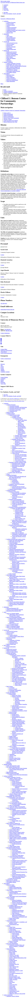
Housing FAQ (15, 676)
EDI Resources (12, 819)
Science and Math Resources (18, 508)
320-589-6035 (7, 329)
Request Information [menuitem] (11, 37)
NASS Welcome (16, 827)
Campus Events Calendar (12, 651)
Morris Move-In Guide (17, 681)
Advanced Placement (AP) (12, 608)
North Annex (12, 971)
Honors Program (13, 479)
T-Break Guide (12, 755)
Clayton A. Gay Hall (19, 663)
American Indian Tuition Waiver (16, 636)
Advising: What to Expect (21, 435)
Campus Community (8, 91)
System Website (4, 377)
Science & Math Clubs (20, 518)
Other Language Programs (18, 502)
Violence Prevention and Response (17, 749)
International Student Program (13, 847)
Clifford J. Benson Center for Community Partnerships (13, 110)
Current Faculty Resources (18, 500)
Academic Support (10, 413)
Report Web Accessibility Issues (18, 401)
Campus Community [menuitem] (8, 62)
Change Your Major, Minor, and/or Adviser (22, 421)
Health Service (15, 714)
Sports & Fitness (13, 712)
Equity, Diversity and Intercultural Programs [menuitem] (16, 66)
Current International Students (16, 856)
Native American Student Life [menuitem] (13, 67)
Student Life (6, 648)
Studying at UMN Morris (18, 855)
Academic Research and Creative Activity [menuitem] (15, 30)
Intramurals (8, 763)
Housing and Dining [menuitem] (11, 55)
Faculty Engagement (8, 114)
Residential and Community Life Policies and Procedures (19, 670)
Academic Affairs (13, 905)
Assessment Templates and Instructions (18, 407)
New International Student (15, 849)
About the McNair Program (18, 486)
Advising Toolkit (19, 418)
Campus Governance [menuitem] (11, 78)
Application (14, 480)
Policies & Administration (12, 943)
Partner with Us (7, 113)
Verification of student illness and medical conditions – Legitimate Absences (16, 946)
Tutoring (14, 447)
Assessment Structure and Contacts (17, 408)
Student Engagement (8, 115)
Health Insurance (16, 715)
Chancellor (11, 898)
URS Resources (18, 572)
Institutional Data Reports (18, 910)
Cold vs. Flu (18, 727)
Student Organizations (11, 650)
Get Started (11, 687)
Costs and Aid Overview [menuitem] (12, 43)
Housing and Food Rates (17, 668)
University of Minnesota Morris (8, 18)
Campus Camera (13, 942)
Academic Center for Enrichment (16, 484)
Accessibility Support (11, 882)
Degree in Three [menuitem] (10, 23)
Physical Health (12, 713)
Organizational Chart (14, 924)
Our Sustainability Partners (15, 802)
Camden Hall (12, 954)
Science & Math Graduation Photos (19, 511)
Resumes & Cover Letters (21, 456)
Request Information (11, 646)
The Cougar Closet (19, 459)
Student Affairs (12, 919)
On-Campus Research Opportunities (17, 557)
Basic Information (16, 471)
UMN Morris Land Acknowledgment (17, 896)
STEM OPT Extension (17, 863)
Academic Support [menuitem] (10, 25)
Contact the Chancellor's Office (19, 904)
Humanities (11, 965)
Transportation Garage (14, 991)
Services (17, 698)
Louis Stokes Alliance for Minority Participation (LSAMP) (19, 520)
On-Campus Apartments (20, 667)
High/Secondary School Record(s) (17, 618)
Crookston (5, 4)
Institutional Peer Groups (17, 911)
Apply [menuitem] (7, 35)
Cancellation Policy (13, 691)
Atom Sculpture (15, 934)
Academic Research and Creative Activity (15, 539)
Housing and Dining (11, 653)
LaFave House (12, 968)
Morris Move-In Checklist (21, 683)
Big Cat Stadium (13, 951)
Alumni (2, 369)
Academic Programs (11, 404)
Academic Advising (16, 417)
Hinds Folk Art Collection (18, 532)
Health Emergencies (16, 843)
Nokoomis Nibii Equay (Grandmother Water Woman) (19, 939)
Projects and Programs (8, 116)
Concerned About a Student (15, 841)
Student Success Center (14, 415)
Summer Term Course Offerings (16, 603)
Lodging (8, 925)
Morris (4, 7)
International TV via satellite (18, 465)
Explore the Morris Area (14, 930)
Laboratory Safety (19, 509)
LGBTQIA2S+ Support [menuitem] (11, 69)
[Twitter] (14, 340)
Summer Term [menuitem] (9, 32)
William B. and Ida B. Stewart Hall (17, 993)
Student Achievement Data (15, 887)
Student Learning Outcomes (15, 888)
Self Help (17, 699)
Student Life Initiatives (14, 834)
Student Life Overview (11, 649)
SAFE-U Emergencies (6, 358)
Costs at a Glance (10, 632)
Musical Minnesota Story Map (10, 121)
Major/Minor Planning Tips (21, 424)
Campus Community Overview (10, 92)
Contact (2, 254)
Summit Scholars (16, 818)
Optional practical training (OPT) (19, 860)
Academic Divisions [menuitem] (11, 28)
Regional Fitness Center (14, 977)
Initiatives (14, 741)
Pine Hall (17, 660)
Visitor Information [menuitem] (10, 81)
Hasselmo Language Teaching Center (17, 462)
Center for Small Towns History (10, 120)
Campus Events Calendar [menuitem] (12, 54)
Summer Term (9, 600)
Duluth (5, 6)
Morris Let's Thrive (16, 695)
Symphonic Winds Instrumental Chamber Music (16, 545)
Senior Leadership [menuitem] (10, 77)
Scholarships (9, 639)
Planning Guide (15, 566)
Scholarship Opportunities (15, 690)
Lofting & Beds (18, 682)
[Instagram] (14, 342)
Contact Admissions (5, 333)
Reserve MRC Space (17, 820)
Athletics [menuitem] (8, 59)
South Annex (12, 986)
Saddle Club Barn (13, 979)
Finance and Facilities (14, 918)
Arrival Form (15, 850)
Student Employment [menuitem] (11, 49)
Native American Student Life (19, 811)
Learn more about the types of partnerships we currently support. (13, 190)
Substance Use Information (18, 745)
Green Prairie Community (21, 664)
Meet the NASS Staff (17, 828)
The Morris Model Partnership (19, 804)
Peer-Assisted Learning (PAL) (19, 445)
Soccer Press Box (13, 984)
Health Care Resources (17, 726)
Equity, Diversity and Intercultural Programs (16, 808)
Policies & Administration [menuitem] (12, 80)
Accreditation (12, 886)
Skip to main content (5, 1)
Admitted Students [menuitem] (10, 39)
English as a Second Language (19, 503)
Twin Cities (6, 10)
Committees (12, 754)
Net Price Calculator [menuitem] (11, 46)
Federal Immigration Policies (18, 874)
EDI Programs (12, 809)
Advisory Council (7, 119)
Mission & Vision (10, 884)
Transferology (21, 430)
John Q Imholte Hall (13, 966)
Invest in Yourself (13, 689)
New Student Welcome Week (13, 767)
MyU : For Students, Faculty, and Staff (12, 396)
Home (4, 89)
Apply (4, 612)
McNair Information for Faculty (19, 488)
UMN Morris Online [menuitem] (11, 31)
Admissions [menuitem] (6, 34)
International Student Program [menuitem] (13, 68)
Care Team (11, 845)
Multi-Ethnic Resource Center (16, 970)
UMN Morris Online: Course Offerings (18, 586)
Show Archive (12, 573)
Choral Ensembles (13, 543)
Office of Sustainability (14, 805)
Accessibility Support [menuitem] (11, 72)
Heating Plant (12, 963)
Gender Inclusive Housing (18, 677)
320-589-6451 (4, 303)
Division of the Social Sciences (16, 525)
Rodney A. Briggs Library (15, 978)
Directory (3, 364)
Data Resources (15, 913)
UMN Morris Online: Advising (19, 593)
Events (2, 368)
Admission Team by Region (12, 996)
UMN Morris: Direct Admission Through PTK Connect (16, 615)
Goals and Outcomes (14, 831)
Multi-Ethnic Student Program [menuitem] (13, 71)
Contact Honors (15, 482)
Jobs (2, 365)
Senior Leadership (10, 897)
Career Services (15, 453)
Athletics (3, 370)
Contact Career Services (20, 461)
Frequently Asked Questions (18, 470)
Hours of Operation (13, 941)
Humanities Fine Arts (14, 964)
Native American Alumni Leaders (16, 832)
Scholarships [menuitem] (9, 48)
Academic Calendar (5, 371)
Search (2, 16)
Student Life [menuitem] (6, 50)
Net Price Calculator (11, 637)
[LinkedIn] (14, 343)
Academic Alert (15, 416)
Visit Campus (6, 645)
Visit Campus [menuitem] (9, 36)
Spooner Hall (18, 662)
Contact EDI (12, 822)
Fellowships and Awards (14, 541)
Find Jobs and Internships (20, 454)
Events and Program (16, 864)
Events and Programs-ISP (15, 878)
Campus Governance (11, 920)
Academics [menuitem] (5, 21)
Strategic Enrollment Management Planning (17, 901)
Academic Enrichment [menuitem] (11, 27)
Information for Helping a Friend (19, 710)
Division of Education (14, 491)
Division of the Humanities (15, 499)
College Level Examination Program (14, 609)
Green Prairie (12, 961)
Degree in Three (10, 412)
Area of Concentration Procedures (17, 601)
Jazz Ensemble (12, 548)
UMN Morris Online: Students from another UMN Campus (17, 579)
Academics (5, 403)
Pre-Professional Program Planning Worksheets (22, 428)
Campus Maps (4, 349)
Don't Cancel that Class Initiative (19, 452)
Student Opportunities (14, 568)
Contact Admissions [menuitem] (10, 40)
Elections (11, 756)
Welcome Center (13, 992)
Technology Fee (13, 760)
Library (2, 366)
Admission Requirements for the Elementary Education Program (16, 550)
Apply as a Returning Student (13, 626)
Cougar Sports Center (14, 956)
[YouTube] (14, 341)
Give (2, 389)
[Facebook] (14, 338)
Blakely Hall (18, 665)
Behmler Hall (12, 950)
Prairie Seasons (15, 933)
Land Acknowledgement (6, 353)
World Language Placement (21, 433)
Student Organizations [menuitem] (11, 53)
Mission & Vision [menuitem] (10, 75)
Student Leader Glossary (14, 759)
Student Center (12, 988)
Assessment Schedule (14, 406)
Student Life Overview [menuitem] (11, 51)
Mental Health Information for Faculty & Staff (19, 707)
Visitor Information (10, 948)
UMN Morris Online (11, 575)
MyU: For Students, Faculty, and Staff (12, 13)
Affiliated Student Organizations (19, 810)
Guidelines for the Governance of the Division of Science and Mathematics (20, 515)
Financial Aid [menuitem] (9, 45)
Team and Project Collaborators (16, 604)
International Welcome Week (18, 852)
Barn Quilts (14, 936)
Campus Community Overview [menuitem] (13, 63)
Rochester (5, 8)
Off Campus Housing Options (19, 678)
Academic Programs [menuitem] (11, 22)
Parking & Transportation (6, 350)
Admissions (6, 607)
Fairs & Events (18, 457)
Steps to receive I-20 (13, 623)
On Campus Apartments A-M (16, 973)
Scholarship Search (13, 642)
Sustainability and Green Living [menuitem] (13, 64)
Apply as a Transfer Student (12, 613)
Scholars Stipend (13, 641)
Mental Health (12, 694)
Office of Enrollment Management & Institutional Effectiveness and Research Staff (19, 915)
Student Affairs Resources (15, 842)
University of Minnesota (14, 398)
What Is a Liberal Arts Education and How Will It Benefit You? (17, 477)
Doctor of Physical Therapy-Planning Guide (18, 564)
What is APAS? (21, 431)
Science (11, 980)
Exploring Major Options (20, 436)
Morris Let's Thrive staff (17, 740)
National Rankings (13, 892)
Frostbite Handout (19, 728)
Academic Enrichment (11, 475)
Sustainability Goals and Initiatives (17, 797)
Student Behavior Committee (18, 747)
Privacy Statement (8, 401)
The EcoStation (15, 801)
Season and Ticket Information (16, 540)
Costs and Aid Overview (12, 631)
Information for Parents (17, 709)
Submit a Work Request (17, 673)
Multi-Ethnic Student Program (13, 881)
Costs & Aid (6, 630)
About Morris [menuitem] (6, 73)
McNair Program (13, 485)
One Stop (5, 12)
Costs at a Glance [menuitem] (10, 44)
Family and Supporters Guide (13, 765)
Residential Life (12, 654)
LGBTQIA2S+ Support (11, 879)
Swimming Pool (13, 989)
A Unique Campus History (15, 891)
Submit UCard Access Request (19, 674)
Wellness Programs (13, 737)
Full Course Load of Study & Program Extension (18, 867)
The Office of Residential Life (19, 680)
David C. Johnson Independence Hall (19, 659)
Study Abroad (9, 686)
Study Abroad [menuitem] (9, 57)
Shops (10, 983)
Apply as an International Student (13, 617)
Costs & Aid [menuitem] (6, 41)
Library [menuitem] (8, 26)
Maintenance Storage (14, 969)
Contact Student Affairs (14, 846)
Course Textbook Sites (17, 468)
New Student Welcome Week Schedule (18, 768)
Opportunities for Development (19, 813)
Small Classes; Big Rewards (15, 472)
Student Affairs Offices (14, 829)
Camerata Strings (13, 546)
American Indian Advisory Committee (17, 837)
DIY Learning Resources (17, 450)
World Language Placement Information (18, 774)
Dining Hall (12, 959)
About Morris (4, 351)
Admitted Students (7, 764)
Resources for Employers (20, 458)
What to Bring (18, 685)
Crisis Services (15, 705)
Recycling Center (13, 975)
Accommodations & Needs (18, 672)
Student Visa (15, 854)
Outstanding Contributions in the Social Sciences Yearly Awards (21, 530)
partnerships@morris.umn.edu (7, 309)
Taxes (13, 865)
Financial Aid (9, 633)
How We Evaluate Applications (16, 628)
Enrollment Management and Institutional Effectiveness (15, 907)
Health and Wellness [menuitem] (11, 58)
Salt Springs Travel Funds (15, 836)
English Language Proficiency (16, 619)
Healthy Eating (12, 736)
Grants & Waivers (13, 635)
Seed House (12, 982)
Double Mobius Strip (17, 937)
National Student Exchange (15, 489)
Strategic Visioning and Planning (19, 902)
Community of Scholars (14, 640)
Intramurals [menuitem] (8, 60)
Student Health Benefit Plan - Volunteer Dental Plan (18, 724)
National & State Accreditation (19, 493)
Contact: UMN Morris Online (16, 599)
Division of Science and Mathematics (17, 507)
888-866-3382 (9, 330)
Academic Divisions (11, 490)
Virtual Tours (12, 927)
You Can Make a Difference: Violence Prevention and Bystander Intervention (18, 752)
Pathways (11, 817)
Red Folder (17, 703)
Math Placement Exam (11, 772)
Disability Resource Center (18, 439)
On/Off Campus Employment (18, 861)
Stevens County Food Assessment (11, 118)
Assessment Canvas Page (15, 409)
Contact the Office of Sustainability (17, 806)
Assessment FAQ (13, 411)
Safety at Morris (12, 746)
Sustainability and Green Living (13, 796)
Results (10, 605)
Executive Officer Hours (14, 758)
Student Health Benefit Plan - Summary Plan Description (18, 721)
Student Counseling (16, 696)
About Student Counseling (21, 704)
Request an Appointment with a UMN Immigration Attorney (19, 876)
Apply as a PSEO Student (12, 625)
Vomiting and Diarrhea (20, 730)
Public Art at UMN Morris (15, 932)
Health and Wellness (11, 692)
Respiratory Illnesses (16, 719)
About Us (14, 909)
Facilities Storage (13, 960)
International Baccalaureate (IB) (13, 610)
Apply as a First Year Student (13, 627)
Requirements (15, 481)
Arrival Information (16, 851)
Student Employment (11, 644)
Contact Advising (19, 438)
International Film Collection (18, 463)
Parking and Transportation (15, 928)
